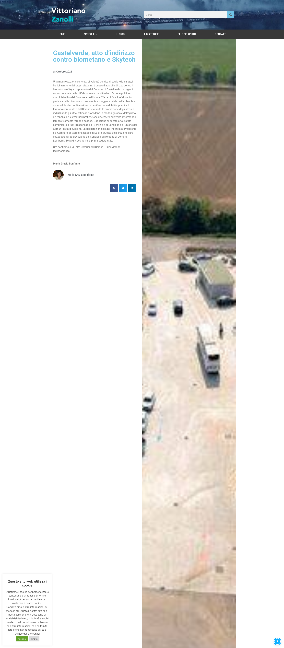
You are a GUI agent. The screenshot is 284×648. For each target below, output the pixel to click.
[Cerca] (230, 14)
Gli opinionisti (187, 34)
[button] (114, 188)
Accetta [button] (22, 639)
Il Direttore (151, 34)
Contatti (220, 34)
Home (61, 34)
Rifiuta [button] (34, 639)
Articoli (88, 34)
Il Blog (120, 34)
